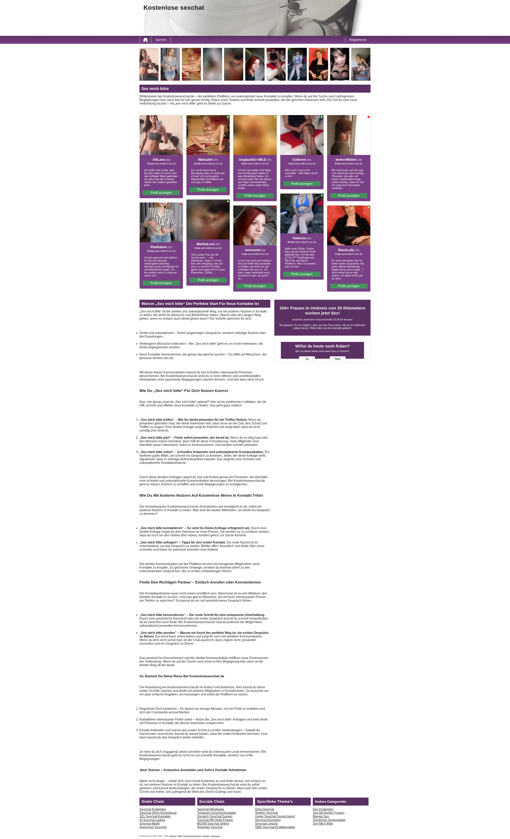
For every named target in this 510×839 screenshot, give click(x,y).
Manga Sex (321, 816)
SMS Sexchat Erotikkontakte (275, 827)
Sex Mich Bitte (323, 823)
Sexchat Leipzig (266, 823)
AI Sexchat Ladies (152, 820)
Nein (338, 358)
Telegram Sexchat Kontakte (216, 813)
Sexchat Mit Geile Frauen (215, 820)
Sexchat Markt (149, 823)
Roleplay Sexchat (209, 827)
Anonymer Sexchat (152, 827)
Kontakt (206, 836)
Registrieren (358, 39)
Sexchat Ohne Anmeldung (158, 813)
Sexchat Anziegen (268, 820)
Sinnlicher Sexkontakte (329, 820)
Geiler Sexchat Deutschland (275, 816)
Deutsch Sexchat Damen (214, 816)
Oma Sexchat (264, 809)
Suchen (160, 39)
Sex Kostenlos (323, 809)
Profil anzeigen (161, 192)
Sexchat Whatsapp (210, 809)
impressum (215, 836)
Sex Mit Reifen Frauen (328, 813)
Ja (307, 358)
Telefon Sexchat (266, 813)
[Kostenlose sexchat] (145, 40)
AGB (180, 836)
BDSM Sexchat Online (213, 823)
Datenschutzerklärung (192, 836)
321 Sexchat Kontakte (155, 816)
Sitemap (173, 836)
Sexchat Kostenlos (152, 809)
